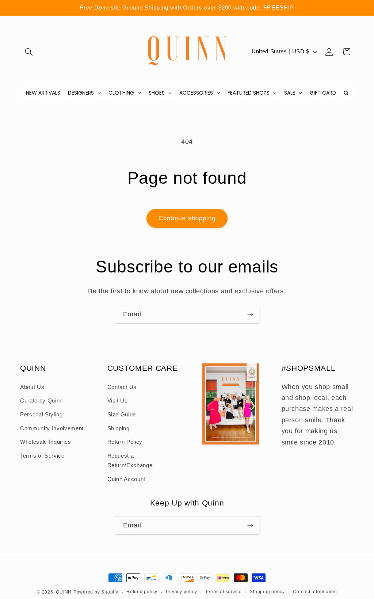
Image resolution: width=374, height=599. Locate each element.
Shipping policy (267, 591)
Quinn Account (126, 479)
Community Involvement (52, 428)
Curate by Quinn (41, 400)
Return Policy (125, 442)
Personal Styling (41, 414)
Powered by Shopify (95, 592)
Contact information (315, 591)
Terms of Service (42, 456)
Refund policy (141, 591)
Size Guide (121, 414)
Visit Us (117, 400)
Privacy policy (181, 591)
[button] (29, 51)
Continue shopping (187, 218)
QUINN (64, 592)
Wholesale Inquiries (45, 442)
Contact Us (122, 387)
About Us (32, 387)
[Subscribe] (250, 314)
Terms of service (223, 591)
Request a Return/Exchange (130, 461)
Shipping (118, 428)
